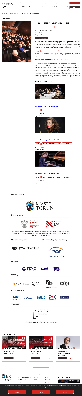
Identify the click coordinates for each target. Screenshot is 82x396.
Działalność (47, 379)
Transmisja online (41, 38)
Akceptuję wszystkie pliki (17, 392)
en (50, 2)
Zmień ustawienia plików (64, 392)
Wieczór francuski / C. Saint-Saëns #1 (47, 106)
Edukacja (36, 381)
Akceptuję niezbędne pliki (41, 392)
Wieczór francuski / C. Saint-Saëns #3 (47, 173)
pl (48, 2)
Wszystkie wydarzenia (41, 366)
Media (53, 7)
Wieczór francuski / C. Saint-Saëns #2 (47, 140)
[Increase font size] (18, 3)
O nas (35, 379)
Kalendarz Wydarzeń (14, 13)
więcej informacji (20, 358)
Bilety (23, 7)
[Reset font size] (17, 3)
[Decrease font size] (16, 3)
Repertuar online (64, 7)
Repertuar (19, 7)
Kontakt (47, 382)
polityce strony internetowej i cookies (60, 387)
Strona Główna (5, 13)
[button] (18, 41)
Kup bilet (10, 358)
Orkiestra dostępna (49, 381)
